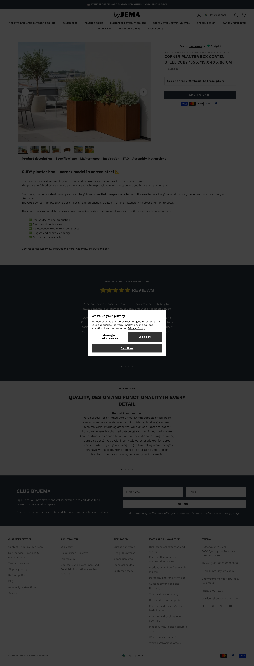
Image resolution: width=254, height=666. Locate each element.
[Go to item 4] (56, 150)
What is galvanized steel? (165, 643)
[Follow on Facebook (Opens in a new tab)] (203, 606)
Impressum (68, 558)
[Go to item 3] (45, 150)
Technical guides (123, 564)
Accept (145, 337)
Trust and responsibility (164, 594)
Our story (67, 546)
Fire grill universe (124, 553)
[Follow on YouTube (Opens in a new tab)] (230, 606)
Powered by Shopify (39, 655)
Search (12, 593)
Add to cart (200, 94)
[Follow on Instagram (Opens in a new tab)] (212, 606)
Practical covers (129, 28)
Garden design (206, 23)
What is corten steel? (162, 637)
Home (167, 52)
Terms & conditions (203, 513)
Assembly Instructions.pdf (92, 248)
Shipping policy (17, 569)
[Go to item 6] (78, 150)
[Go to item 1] (23, 150)
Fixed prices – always (74, 553)
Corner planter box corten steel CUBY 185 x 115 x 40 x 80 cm (200, 52)
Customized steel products (128, 23)
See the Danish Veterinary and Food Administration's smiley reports (80, 569)
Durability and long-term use (167, 577)
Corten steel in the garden (165, 600)
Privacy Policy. (136, 328)
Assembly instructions (22, 587)
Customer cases (123, 571)
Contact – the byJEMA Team (26, 546)
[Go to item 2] (34, 150)
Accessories (155, 28)
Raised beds (70, 23)
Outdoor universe (124, 546)
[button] (218, 15)
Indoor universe (123, 558)
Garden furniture (234, 23)
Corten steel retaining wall (171, 23)
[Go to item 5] (67, 150)
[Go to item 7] (89, 150)
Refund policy (17, 575)
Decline (127, 348)
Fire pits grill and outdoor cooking (32, 23)
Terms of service (18, 563)
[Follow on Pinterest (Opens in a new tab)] (221, 606)
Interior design (101, 28)
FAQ (10, 581)
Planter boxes (93, 23)
